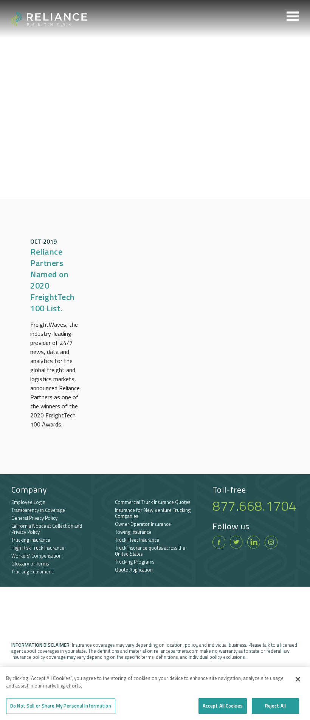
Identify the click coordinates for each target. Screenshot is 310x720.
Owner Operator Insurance (143, 524)
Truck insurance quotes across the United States (150, 551)
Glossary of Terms (30, 564)
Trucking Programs (134, 562)
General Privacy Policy (34, 518)
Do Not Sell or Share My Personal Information (60, 705)
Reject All (275, 705)
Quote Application (134, 570)
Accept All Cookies (223, 705)
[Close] (298, 679)
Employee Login (28, 502)
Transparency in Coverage (38, 510)
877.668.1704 (254, 506)
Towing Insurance (133, 532)
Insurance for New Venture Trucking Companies (153, 513)
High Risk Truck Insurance (37, 548)
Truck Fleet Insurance (137, 540)
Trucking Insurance (30, 540)
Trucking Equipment (32, 572)
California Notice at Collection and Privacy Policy (46, 529)
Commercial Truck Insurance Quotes (152, 502)
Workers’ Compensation (36, 556)
